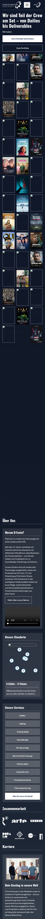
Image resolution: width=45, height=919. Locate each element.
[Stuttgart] (17, 668)
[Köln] (11, 660)
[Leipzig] (26, 659)
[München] (23, 671)
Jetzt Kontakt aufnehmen (22, 38)
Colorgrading (8, 67)
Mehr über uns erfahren (18, 600)
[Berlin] (27, 654)
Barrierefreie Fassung (8, 61)
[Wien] (35, 670)
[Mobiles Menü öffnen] (27, 5)
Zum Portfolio (22, 48)
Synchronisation (8, 233)
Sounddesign (8, 341)
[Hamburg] (19, 649)
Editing (6, 70)
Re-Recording (8, 113)
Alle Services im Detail (22, 796)
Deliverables (8, 64)
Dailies (6, 72)
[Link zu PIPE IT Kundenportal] (37, 5)
